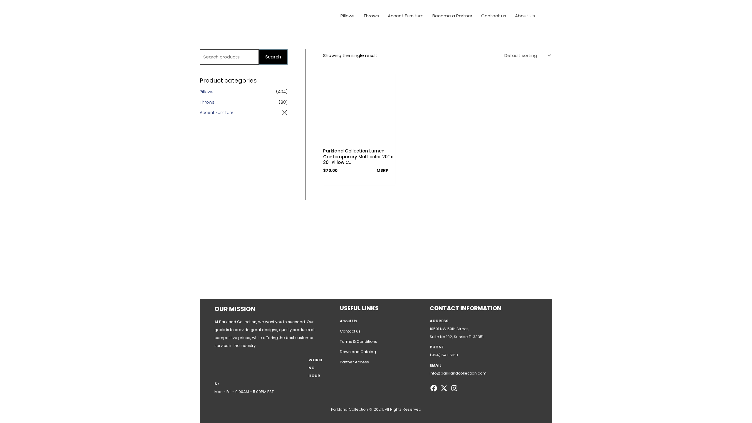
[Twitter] (444, 388)
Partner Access (354, 362)
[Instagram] (454, 388)
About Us (348, 321)
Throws (207, 102)
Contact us (350, 331)
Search (273, 57)
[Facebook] (434, 388)
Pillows (206, 92)
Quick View (359, 140)
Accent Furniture (217, 112)
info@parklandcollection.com (458, 373)
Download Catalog (358, 352)
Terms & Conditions (358, 341)
